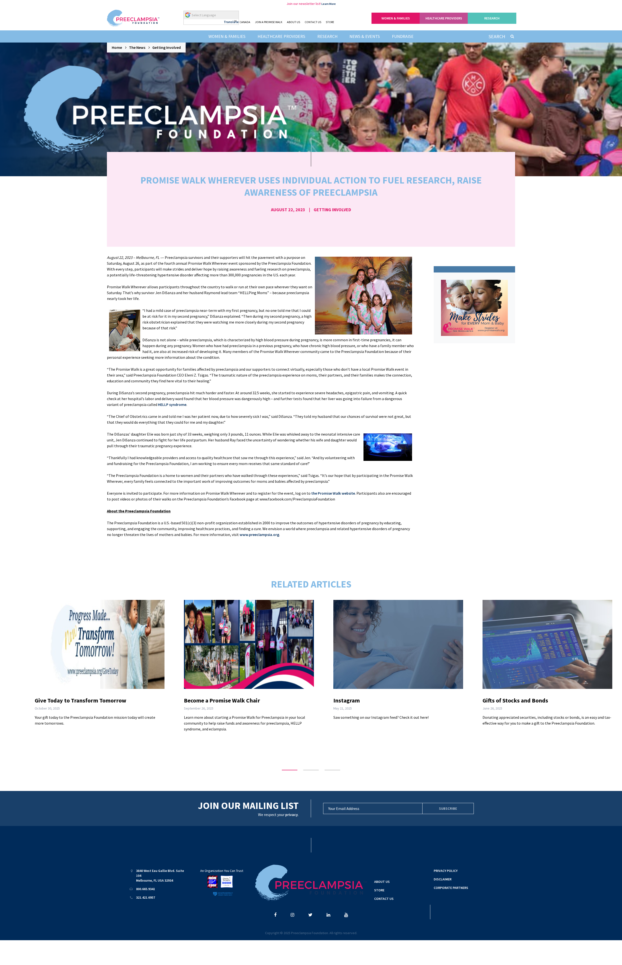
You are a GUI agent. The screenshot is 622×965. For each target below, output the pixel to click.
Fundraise (403, 36)
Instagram (346, 700)
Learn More (328, 4)
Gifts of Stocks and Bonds (515, 700)
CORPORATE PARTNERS (451, 888)
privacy (291, 814)
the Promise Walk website (333, 493)
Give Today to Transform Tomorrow (80, 700)
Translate (231, 22)
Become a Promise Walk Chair (222, 700)
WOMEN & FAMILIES (395, 18)
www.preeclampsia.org (259, 534)
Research (327, 36)
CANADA (245, 22)
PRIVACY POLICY (446, 870)
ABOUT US (293, 22)
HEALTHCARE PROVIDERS (443, 18)
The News (137, 47)
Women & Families (226, 36)
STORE (330, 22)
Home (117, 47)
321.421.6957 (145, 897)
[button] (289, 770)
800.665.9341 (145, 889)
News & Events (364, 36)
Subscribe (448, 808)
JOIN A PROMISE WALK (268, 22)
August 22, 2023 (288, 209)
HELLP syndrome (172, 404)
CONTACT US (313, 22)
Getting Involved (166, 47)
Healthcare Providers (281, 36)
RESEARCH (492, 18)
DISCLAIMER (442, 879)
